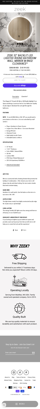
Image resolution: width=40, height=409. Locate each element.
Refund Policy (8, 380)
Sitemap (15, 383)
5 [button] (19, 49)
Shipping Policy (18, 380)
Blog (13, 377)
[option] (20, 32)
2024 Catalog (23, 383)
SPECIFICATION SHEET (13, 165)
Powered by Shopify (25, 394)
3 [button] (16, 49)
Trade (34, 380)
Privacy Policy (31, 377)
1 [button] (13, 49)
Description (15, 96)
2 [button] (15, 49)
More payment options (20, 90)
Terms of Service (20, 377)
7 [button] (22, 49)
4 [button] (18, 49)
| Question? (24, 96)
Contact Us (27, 380)
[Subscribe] (33, 353)
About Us (7, 377)
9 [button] (25, 49)
